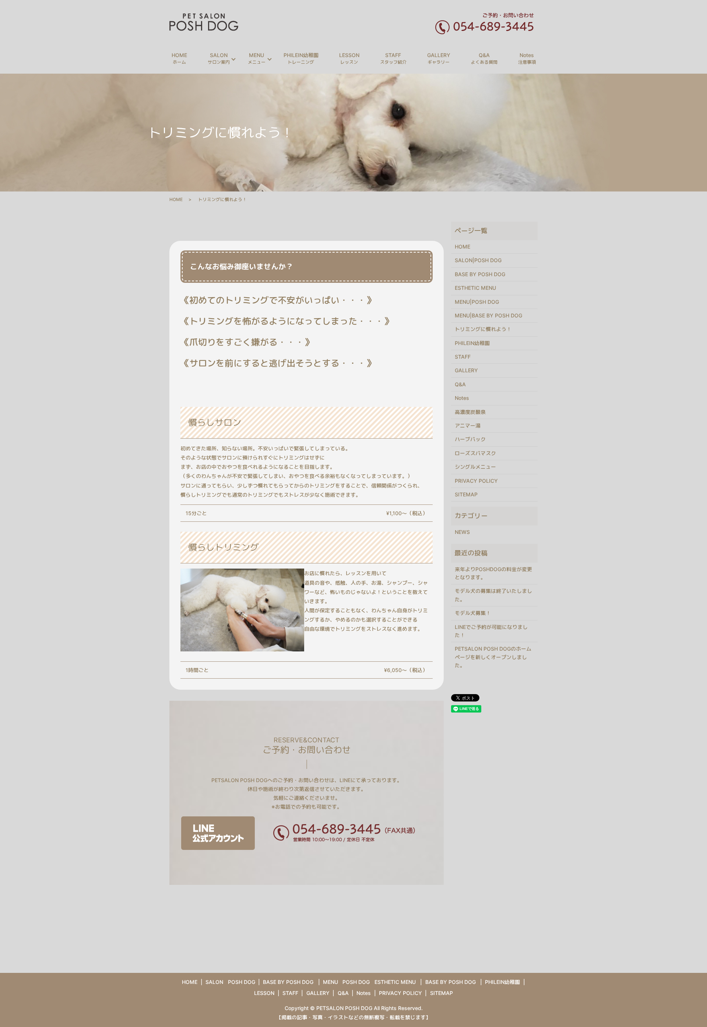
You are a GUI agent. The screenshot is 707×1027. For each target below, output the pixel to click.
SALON (219, 58)
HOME (179, 58)
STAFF (393, 58)
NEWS (462, 532)
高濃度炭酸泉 (470, 412)
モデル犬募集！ (473, 613)
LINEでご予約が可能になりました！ (491, 631)
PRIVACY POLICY (476, 481)
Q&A (484, 58)
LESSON (349, 58)
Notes (527, 58)
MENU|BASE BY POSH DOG (488, 315)
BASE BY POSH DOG (480, 274)
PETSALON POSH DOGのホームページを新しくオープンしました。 (493, 657)
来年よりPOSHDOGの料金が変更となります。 (493, 573)
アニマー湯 (468, 425)
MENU (256, 58)
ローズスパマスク (475, 453)
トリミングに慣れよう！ (483, 329)
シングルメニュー (475, 467)
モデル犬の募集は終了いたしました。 (493, 595)
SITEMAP (466, 494)
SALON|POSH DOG (478, 260)
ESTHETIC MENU (475, 288)
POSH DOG (241, 982)
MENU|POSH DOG (477, 302)
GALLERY (438, 58)
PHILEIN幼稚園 (301, 58)
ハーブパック (470, 439)
